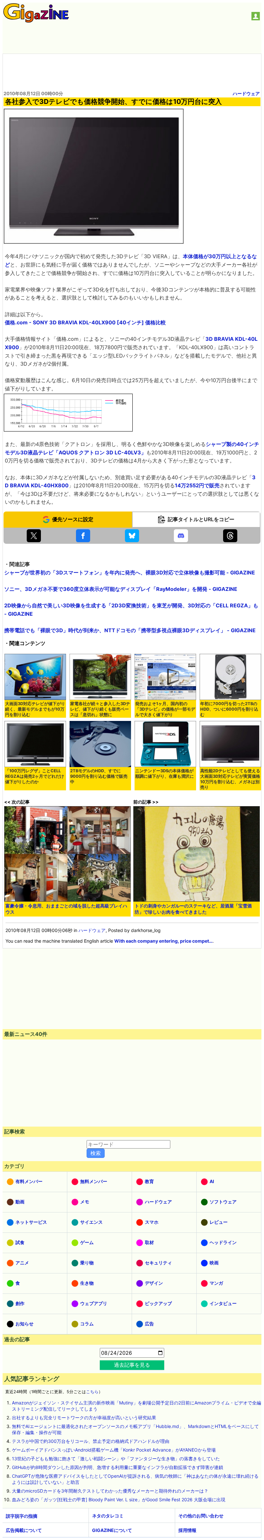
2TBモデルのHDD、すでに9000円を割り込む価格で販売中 (98, 776)
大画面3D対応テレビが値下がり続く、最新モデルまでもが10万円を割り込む (35, 709)
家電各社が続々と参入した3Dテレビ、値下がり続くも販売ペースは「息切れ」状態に (100, 709)
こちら (92, 1391)
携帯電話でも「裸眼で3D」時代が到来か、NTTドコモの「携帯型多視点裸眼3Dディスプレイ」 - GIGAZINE (130, 630)
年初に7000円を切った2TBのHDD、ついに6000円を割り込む (229, 709)
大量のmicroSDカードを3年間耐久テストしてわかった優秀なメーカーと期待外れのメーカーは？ (110, 1491)
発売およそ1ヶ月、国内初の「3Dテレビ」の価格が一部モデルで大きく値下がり (165, 709)
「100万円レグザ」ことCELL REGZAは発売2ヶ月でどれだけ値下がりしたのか (34, 776)
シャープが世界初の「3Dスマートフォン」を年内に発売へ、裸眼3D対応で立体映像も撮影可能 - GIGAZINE (129, 572)
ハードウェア (246, 93)
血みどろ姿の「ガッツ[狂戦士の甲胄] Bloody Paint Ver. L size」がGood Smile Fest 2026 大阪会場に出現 (118, 1499)
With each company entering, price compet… (163, 941)
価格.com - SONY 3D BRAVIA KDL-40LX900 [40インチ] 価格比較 (85, 322)
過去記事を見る (132, 1365)
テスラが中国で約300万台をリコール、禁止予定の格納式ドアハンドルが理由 (90, 1441)
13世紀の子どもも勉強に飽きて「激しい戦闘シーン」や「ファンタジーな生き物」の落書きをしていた (116, 1458)
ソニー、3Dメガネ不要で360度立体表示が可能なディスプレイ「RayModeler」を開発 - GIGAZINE (120, 589)
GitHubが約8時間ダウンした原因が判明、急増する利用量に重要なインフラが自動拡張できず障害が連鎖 (117, 1467)
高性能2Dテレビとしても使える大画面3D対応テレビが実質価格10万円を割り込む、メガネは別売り (230, 779)
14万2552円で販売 (197, 485)
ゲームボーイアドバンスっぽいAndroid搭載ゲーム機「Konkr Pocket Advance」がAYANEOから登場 (114, 1450)
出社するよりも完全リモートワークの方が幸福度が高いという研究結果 (84, 1417)
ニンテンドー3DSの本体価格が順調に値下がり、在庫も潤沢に (164, 773)
